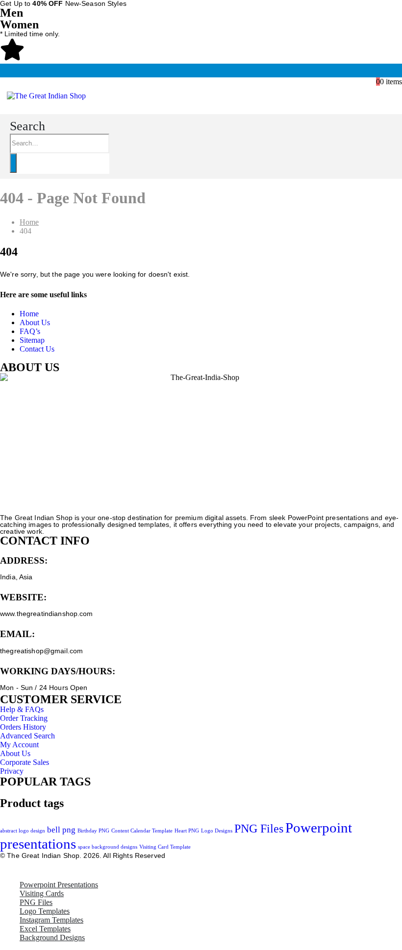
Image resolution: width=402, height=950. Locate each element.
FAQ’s (30, 331)
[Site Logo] (46, 96)
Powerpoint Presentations (59, 884)
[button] (27, 126)
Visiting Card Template (165, 847)
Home (29, 313)
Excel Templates (45, 929)
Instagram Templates (51, 920)
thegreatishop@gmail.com (41, 651)
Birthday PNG (93, 830)
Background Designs (52, 937)
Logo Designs (216, 830)
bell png (61, 829)
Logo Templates (45, 911)
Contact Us (37, 349)
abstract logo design (22, 830)
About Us (35, 322)
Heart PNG (187, 830)
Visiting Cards (42, 893)
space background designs (107, 847)
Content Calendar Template (142, 830)
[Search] (13, 163)
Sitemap (32, 340)
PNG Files (258, 828)
